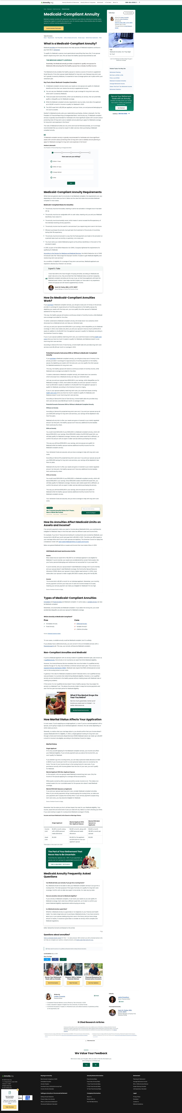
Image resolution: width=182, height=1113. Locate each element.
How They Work (59, 37)
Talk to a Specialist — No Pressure (60, 864)
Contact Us (136, 1101)
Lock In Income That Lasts (53, 28)
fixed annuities (57, 602)
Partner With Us (91, 1099)
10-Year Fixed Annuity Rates (94, 1089)
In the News (108, 2)
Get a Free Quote (53, 983)
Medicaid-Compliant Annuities (118, 80)
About (45, 37)
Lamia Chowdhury (124, 19)
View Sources (91, 1040)
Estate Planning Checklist (139, 1086)
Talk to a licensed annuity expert (52, 938)
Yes (86, 1065)
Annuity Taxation (45, 1084)
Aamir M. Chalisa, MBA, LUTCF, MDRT (123, 22)
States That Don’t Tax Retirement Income (121, 86)
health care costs (51, 393)
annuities (52, 47)
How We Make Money (92, 1101)
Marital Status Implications (92, 37)
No (96, 1065)
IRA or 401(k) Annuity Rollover (140, 1084)
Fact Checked (129, 12)
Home (45, 9)
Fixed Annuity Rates (92, 1079)
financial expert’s (49, 646)
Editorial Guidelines (138, 1104)
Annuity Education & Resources (70, 2)
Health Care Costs (56, 9)
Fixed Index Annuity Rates (93, 1081)
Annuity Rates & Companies (88, 2)
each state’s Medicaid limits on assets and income (74, 541)
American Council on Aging (54, 633)
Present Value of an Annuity (48, 1099)
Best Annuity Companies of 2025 (49, 1079)
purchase (50, 305)
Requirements (51, 37)
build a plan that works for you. (84, 940)
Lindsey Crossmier (124, 17)
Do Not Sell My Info (7, 1087)
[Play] (120, 41)
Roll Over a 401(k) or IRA (116, 75)
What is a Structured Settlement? (49, 1101)
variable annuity (92, 602)
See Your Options (93, 983)
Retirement (100, 2)
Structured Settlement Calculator (49, 1104)
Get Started (121, 108)
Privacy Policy (136, 1096)
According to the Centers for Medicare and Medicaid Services (62, 253)
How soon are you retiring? (71, 156)
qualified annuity (50, 660)
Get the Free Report (90, 512)
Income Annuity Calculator (47, 1089)
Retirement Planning (115, 72)
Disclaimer (136, 1099)
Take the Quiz (73, 983)
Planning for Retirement (139, 1079)
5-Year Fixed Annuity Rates (94, 1086)
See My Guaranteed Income (81, 710)
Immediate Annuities (46, 1081)
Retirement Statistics (115, 89)
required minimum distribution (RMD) (55, 668)
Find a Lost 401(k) (115, 78)
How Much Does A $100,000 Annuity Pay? (51, 1086)
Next (71, 183)
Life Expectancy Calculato (139, 1089)
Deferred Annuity (82, 623)
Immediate (47, 602)
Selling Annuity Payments (47, 1096)
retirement (57, 50)
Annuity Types (81, 37)
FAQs (100, 37)
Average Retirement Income (117, 83)
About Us (115, 2)
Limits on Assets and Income (70, 37)
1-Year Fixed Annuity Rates (93, 1084)
